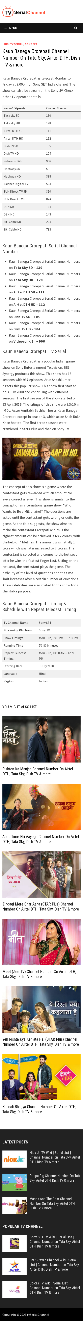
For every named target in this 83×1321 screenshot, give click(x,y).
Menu (13, 28)
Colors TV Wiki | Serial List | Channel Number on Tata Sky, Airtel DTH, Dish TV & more (55, 1287)
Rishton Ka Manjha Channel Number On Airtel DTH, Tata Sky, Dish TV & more (37, 771)
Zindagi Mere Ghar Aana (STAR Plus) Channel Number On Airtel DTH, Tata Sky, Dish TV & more (40, 907)
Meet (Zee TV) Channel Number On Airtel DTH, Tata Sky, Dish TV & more (39, 974)
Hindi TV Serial (12, 44)
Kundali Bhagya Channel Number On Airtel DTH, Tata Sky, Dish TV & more (39, 1109)
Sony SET (31, 44)
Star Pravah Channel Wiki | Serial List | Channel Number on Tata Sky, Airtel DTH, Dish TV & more (54, 1264)
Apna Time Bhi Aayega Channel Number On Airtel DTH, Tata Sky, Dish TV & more (40, 839)
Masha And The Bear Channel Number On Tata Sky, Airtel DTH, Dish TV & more (52, 1203)
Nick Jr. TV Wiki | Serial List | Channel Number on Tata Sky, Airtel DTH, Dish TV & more (55, 1157)
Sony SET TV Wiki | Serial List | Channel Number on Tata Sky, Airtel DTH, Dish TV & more (55, 1241)
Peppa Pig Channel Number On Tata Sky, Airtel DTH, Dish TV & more (55, 1178)
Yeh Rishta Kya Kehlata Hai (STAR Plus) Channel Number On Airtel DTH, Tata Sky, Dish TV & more (40, 1042)
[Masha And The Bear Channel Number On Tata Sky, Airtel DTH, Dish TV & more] (14, 1199)
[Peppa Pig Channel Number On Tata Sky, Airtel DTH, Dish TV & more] (14, 1176)
